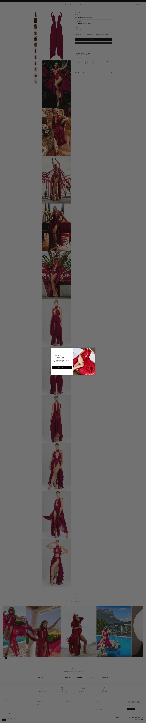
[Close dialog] (94, 348)
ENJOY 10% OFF (61, 367)
